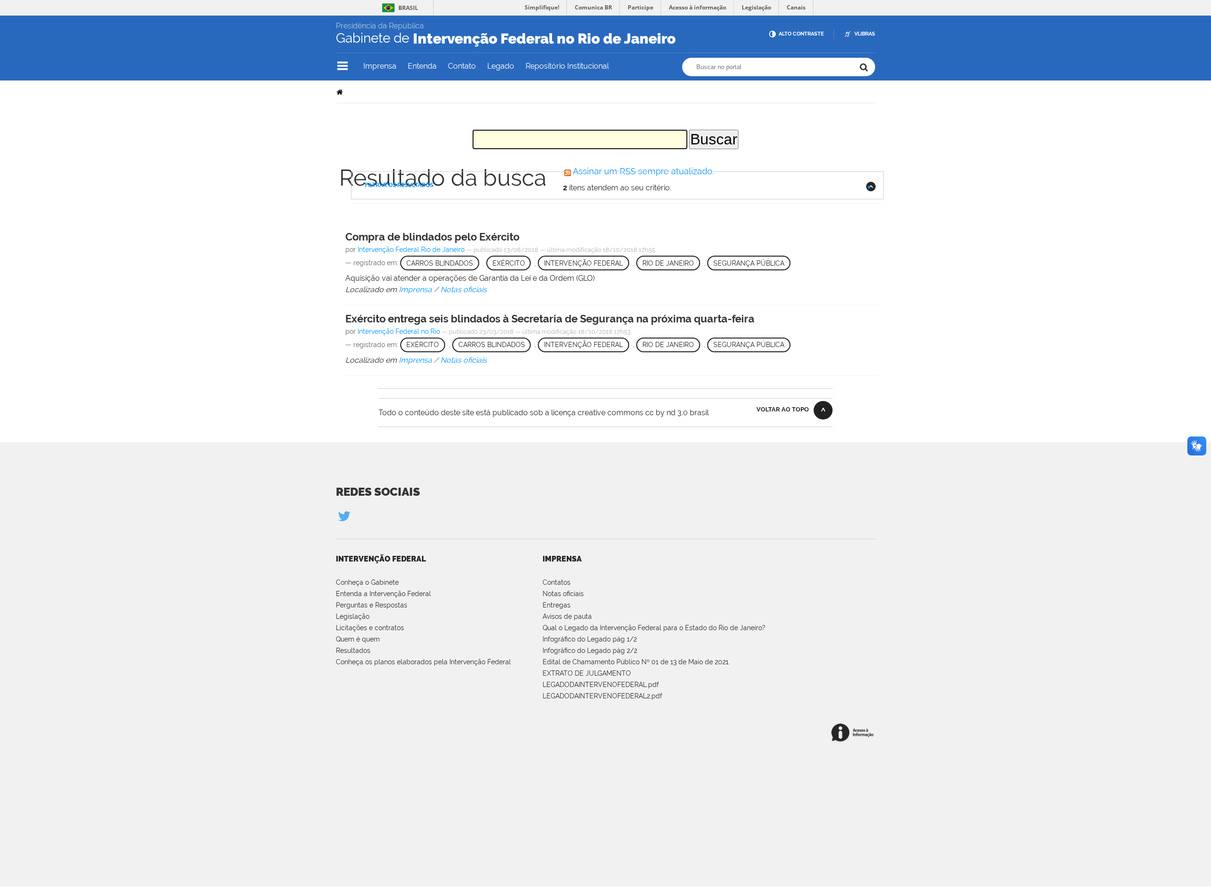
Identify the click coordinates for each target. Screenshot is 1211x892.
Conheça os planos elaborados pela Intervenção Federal (423, 662)
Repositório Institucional (567, 66)
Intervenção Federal (381, 558)
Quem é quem (358, 639)
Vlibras (864, 34)
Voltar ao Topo (782, 409)
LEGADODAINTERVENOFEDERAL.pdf (601, 684)
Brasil (408, 8)
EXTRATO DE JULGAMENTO (587, 673)
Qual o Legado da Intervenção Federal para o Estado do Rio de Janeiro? (654, 628)
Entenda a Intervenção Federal (383, 594)
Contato (462, 66)
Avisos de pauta (567, 616)
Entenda (422, 66)
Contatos (556, 582)
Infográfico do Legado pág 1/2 (590, 639)
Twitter (344, 516)
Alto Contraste (801, 34)
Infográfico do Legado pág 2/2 (590, 650)
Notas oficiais (563, 594)
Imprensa (379, 66)
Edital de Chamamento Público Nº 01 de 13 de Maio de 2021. (636, 662)
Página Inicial (340, 92)
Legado (500, 66)
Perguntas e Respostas (371, 605)
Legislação (352, 616)
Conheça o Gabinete (367, 582)
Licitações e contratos (370, 628)
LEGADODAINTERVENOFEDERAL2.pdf (602, 696)
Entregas (556, 605)
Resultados (353, 650)
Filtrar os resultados (399, 185)
